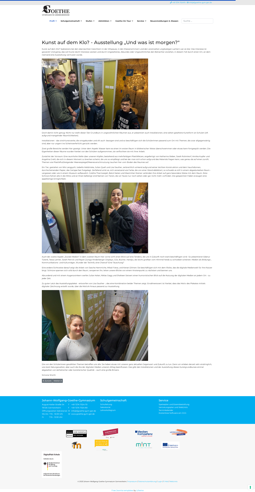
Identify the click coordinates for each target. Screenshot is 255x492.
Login (160, 481)
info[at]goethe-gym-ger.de (200, 2)
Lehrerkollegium (108, 410)
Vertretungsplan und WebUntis (173, 407)
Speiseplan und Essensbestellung (174, 404)
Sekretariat (105, 407)
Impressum (132, 481)
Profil (52, 21)
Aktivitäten (103, 21)
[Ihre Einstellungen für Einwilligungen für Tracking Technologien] (250, 487)
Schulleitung (106, 404)
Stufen (89, 21)
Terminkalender (166, 410)
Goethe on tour (123, 21)
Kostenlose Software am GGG (172, 413)
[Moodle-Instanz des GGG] (76, 445)
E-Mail (165, 481)
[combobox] (197, 20)
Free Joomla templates (122, 490)
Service (140, 21)
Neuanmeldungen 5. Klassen (164, 21)
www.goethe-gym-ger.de (83, 414)
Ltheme (140, 490)
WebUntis (173, 481)
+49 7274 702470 (179, 2)
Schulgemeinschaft (70, 21)
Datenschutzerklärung (147, 481)
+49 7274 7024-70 (79, 404)
